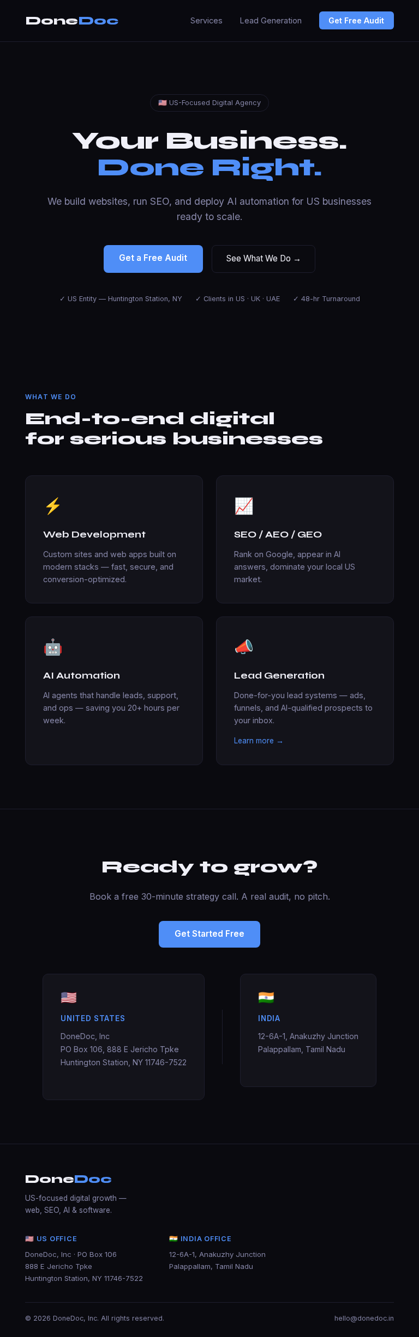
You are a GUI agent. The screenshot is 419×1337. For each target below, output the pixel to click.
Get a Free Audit (153, 258)
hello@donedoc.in (364, 1318)
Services (206, 20)
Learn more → (259, 740)
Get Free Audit (356, 20)
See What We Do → (263, 258)
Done (71, 20)
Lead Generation (271, 20)
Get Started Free (209, 934)
